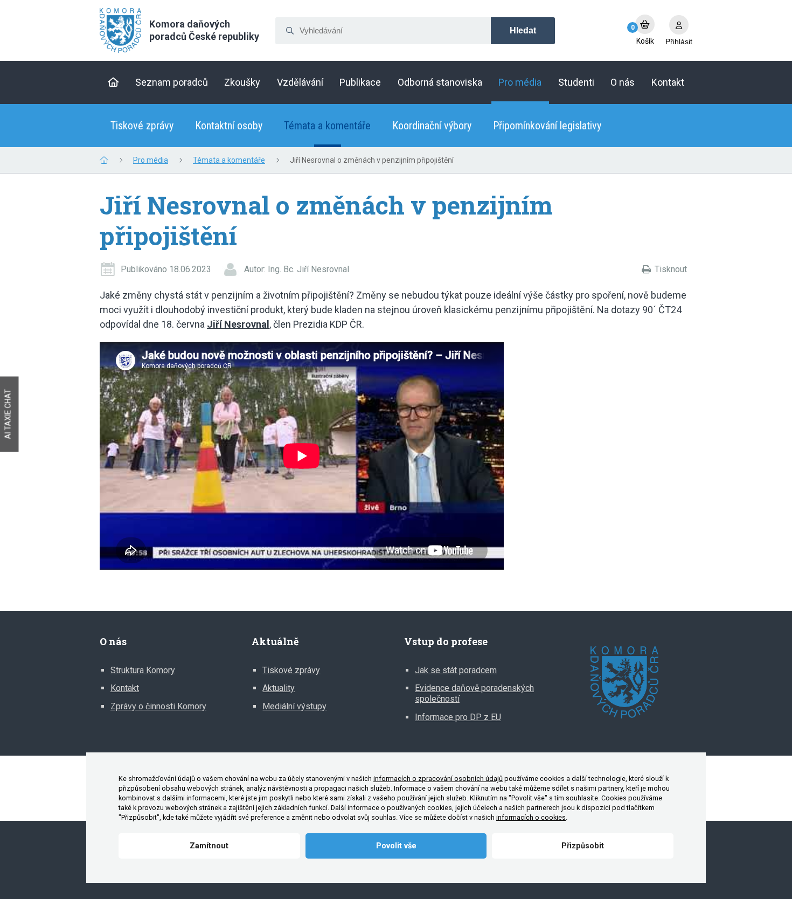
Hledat (523, 30)
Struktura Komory (142, 670)
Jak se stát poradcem (456, 670)
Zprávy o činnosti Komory (158, 706)
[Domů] (113, 82)
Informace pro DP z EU (458, 717)
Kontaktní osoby (228, 125)
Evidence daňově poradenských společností (474, 693)
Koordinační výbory (431, 125)
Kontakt (124, 688)
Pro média (150, 160)
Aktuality (278, 688)
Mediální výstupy (294, 706)
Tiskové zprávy (141, 125)
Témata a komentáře (327, 125)
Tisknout (671, 269)
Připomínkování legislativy (547, 125)
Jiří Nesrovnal (238, 324)
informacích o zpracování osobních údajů (438, 778)
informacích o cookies (531, 817)
